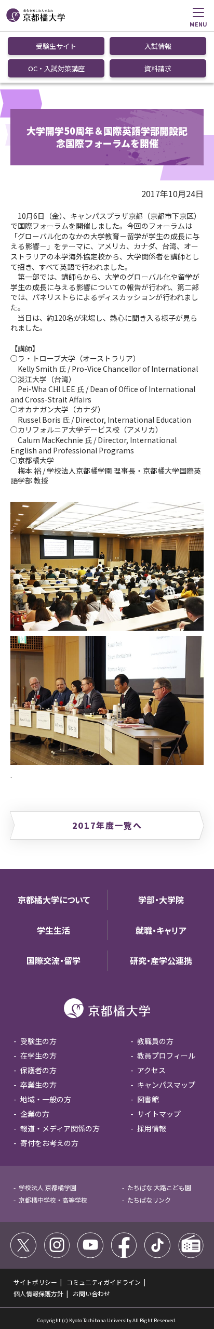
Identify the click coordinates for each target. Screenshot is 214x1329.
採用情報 (151, 1128)
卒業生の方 (38, 1084)
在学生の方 (38, 1055)
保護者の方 (38, 1070)
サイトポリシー (35, 1282)
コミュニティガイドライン (103, 1282)
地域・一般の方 (45, 1099)
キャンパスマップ (166, 1084)
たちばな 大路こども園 (159, 1187)
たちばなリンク (149, 1199)
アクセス (151, 1070)
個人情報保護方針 (38, 1293)
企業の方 (34, 1114)
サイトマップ (159, 1114)
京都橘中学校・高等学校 (53, 1199)
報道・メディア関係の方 (60, 1128)
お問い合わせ (91, 1293)
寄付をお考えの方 (49, 1143)
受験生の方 (38, 1041)
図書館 (148, 1099)
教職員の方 (155, 1041)
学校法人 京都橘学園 (47, 1187)
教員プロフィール (166, 1055)
